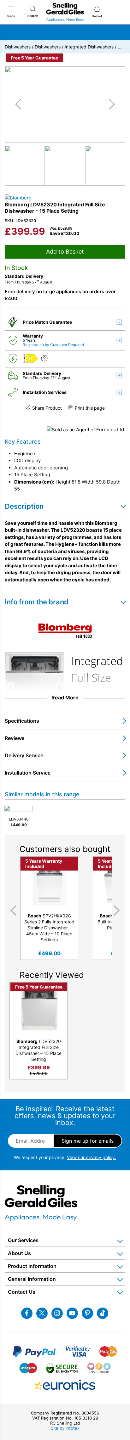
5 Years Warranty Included (43, 863)
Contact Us (21, 1292)
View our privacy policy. (91, 1157)
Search (32, 16)
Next (117, 910)
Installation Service (27, 773)
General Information (32, 1279)
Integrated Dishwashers (89, 46)
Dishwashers (18, 46)
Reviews (15, 738)
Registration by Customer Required (53, 344)
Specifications (22, 721)
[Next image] (109, 104)
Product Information (32, 1266)
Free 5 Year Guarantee (34, 57)
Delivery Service (24, 755)
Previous (12, 910)
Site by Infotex (65, 1428)
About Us (19, 1253)
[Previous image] (20, 104)
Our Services (23, 1240)
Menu (11, 16)
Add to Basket (65, 251)
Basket (97, 16)
